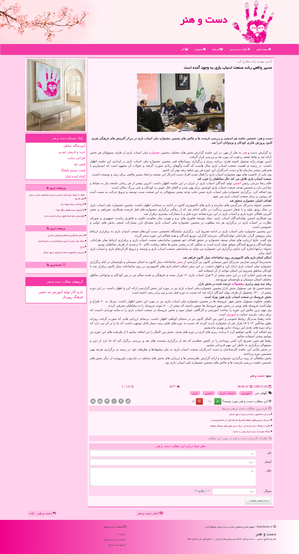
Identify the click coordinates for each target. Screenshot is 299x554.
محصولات (238, 283)
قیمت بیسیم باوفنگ (73, 170)
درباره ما (121, 534)
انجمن (237, 183)
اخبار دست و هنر (148, 513)
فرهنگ (215, 49)
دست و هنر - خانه (41, 513)
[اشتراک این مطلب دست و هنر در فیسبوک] (121, 401)
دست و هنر (203, 19)
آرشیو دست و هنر (117, 544)
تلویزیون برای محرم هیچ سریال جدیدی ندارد (64, 216)
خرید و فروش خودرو (72, 152)
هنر (245, 152)
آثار (183, 49)
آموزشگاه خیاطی (74, 145)
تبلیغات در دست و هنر (115, 539)
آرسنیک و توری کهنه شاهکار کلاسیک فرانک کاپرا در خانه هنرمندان (241, 420)
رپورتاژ (67, 297)
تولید (66, 292)
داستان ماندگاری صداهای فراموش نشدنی (66, 235)
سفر (180, 262)
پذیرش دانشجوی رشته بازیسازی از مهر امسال (250, 414)
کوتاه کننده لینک (75, 176)
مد (48, 292)
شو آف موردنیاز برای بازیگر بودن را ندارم (252, 431)
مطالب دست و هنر (239, 49)
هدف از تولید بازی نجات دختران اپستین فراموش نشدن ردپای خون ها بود (56, 197)
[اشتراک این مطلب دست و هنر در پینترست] (107, 401)
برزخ (82, 247)
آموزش (231, 314)
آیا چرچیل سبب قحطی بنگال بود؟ (70, 210)
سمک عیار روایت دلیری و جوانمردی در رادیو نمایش (61, 241)
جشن (42, 292)
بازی (195, 393)
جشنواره (199, 49)
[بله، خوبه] (217, 401)
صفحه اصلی (262, 49)
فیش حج (79, 164)
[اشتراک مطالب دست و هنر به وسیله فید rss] (93, 401)
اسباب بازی (227, 393)
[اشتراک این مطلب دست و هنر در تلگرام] (128, 401)
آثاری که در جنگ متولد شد (72, 204)
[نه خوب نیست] (199, 401)
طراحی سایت (76, 158)
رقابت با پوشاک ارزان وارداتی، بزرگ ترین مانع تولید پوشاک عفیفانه (240, 426)
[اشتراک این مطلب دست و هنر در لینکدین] (100, 401)
